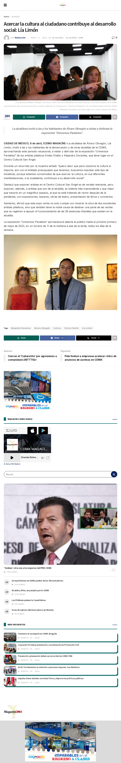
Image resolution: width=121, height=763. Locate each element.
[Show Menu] (5, 5)
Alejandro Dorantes (21, 328)
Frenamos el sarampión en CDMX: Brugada (37, 633)
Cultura (57, 328)
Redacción (20, 38)
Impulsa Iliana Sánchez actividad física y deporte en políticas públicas (51, 678)
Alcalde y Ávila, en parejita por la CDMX (30, 590)
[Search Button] (114, 474)
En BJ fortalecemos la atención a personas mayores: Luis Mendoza (49, 667)
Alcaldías (16, 17)
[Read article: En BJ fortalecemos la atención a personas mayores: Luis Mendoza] (10, 670)
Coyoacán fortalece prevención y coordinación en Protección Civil (48, 645)
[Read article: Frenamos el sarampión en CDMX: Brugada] (10, 636)
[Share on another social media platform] (114, 117)
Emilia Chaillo (72, 328)
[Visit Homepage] (63, 5)
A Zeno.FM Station (12, 464)
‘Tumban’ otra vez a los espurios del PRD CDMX (27, 567)
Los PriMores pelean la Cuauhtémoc (29, 600)
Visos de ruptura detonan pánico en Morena (33, 609)
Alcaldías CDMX (74, 38)
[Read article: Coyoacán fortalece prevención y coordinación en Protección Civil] (10, 648)
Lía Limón (87, 328)
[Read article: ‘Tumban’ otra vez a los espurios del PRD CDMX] (60, 524)
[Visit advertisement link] (60, 742)
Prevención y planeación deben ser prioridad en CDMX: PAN (45, 656)
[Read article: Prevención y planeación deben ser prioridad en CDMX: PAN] (10, 659)
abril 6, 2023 (39, 38)
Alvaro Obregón (42, 328)
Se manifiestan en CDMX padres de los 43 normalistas (37, 580)
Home (6, 17)
